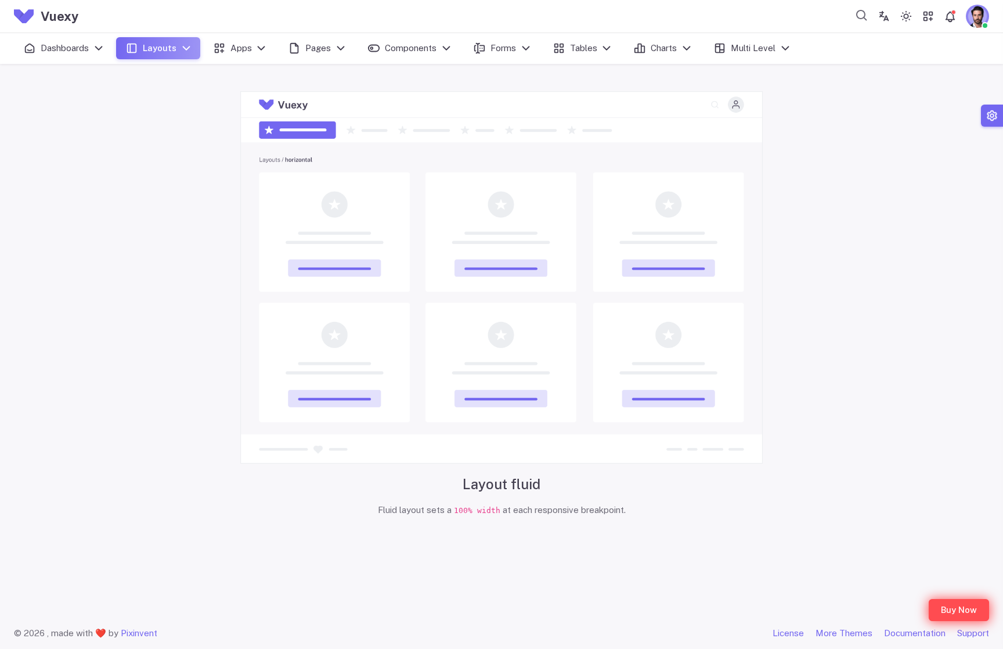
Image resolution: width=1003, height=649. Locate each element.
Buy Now (959, 610)
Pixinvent (139, 633)
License (788, 633)
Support (973, 633)
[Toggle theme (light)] (906, 16)
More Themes (844, 633)
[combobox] (862, 14)
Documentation (915, 633)
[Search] (862, 14)
